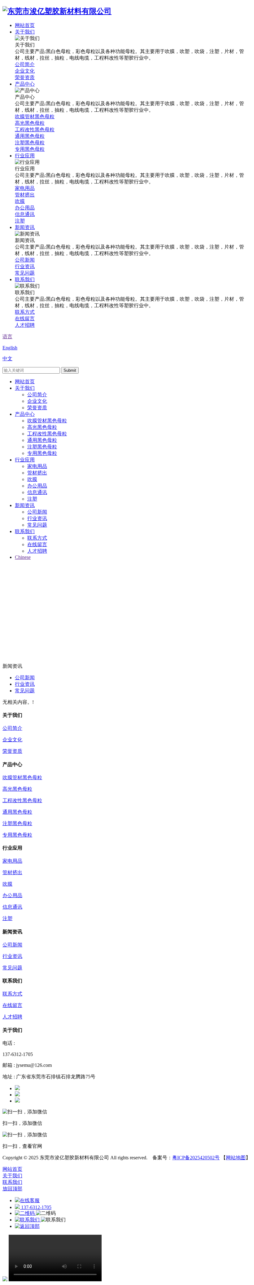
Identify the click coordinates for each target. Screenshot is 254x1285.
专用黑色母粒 (42, 453)
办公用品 (37, 485)
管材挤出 (37, 472)
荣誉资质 (37, 407)
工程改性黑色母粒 (47, 433)
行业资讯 (37, 518)
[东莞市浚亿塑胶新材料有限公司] (57, 11)
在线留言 (37, 544)
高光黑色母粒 (42, 427)
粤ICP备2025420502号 (196, 1157)
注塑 (32, 498)
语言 (7, 336)
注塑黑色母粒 (42, 446)
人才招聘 (37, 551)
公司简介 (37, 394)
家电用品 (37, 466)
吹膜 (32, 479)
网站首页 (25, 381)
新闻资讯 (25, 505)
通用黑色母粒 (42, 440)
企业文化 (37, 401)
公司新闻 (37, 511)
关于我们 (25, 388)
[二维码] (25, 1213)
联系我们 (25, 531)
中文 (7, 358)
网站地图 (236, 1157)
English (9, 347)
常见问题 (37, 525)
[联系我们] (28, 1219)
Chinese (23, 557)
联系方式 (37, 538)
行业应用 (25, 459)
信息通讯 (37, 492)
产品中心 (25, 414)
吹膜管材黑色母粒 (47, 420)
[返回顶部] (27, 1226)
